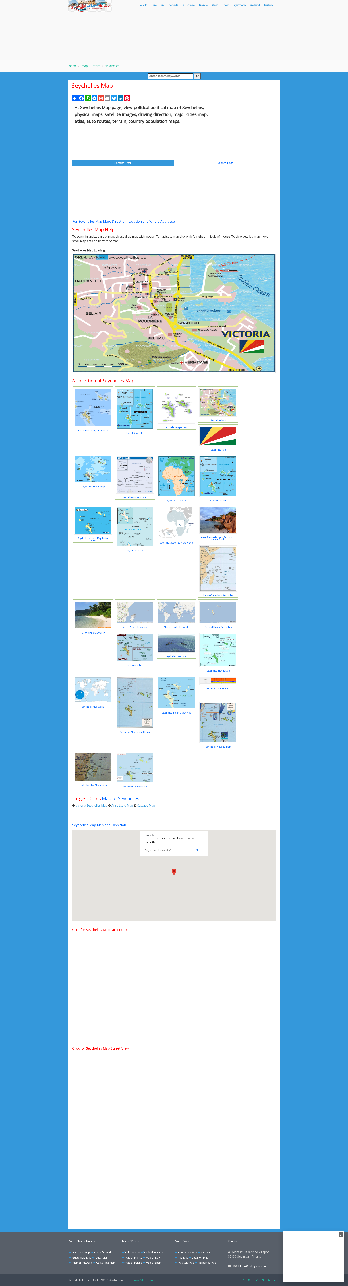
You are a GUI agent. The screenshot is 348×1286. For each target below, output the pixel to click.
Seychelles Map (218, 420)
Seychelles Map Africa (176, 500)
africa (96, 66)
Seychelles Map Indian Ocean (135, 732)
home (73, 66)
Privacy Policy (139, 1280)
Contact (232, 1241)
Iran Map (206, 1252)
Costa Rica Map (105, 1262)
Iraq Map (183, 1257)
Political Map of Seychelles (218, 627)
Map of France (133, 1257)
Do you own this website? (158, 850)
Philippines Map (207, 1262)
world (143, 5)
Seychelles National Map (218, 746)
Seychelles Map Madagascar (93, 785)
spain (225, 5)
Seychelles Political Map (135, 786)
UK (162, 5)
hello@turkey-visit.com (253, 1266)
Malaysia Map (186, 1262)
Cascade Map (146, 805)
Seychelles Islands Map (93, 486)
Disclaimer (155, 1280)
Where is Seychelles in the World (176, 542)
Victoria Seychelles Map (91, 805)
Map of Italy (153, 1257)
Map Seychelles (135, 665)
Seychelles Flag (218, 449)
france (203, 5)
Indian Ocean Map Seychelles (218, 595)
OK (197, 850)
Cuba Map (102, 1257)
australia (189, 5)
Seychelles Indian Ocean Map (176, 712)
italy (215, 5)
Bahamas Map (81, 1252)
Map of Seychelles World (176, 627)
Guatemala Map (81, 1257)
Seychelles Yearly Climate (218, 688)
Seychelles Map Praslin (176, 427)
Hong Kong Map (187, 1252)
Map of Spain (153, 1262)
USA (154, 5)
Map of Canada (103, 1252)
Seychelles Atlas (218, 500)
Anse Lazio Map (122, 805)
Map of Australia (82, 1262)
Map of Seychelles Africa (135, 627)
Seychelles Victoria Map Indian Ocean (93, 539)
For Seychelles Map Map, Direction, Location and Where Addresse (123, 221)
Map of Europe (131, 1241)
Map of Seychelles (135, 433)
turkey (268, 5)
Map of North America (82, 1241)
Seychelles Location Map (134, 497)
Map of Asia (182, 1241)
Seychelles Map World (93, 706)
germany (240, 5)
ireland (255, 5)
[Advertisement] (174, 34)
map (84, 66)
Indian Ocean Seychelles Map (93, 430)
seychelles (112, 66)
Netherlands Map (154, 1252)
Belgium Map (132, 1252)
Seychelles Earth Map (176, 656)
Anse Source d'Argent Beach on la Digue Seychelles (218, 538)
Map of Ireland (133, 1262)
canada (173, 5)
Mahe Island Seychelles (93, 632)
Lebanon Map (200, 1257)
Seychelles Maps (135, 550)
